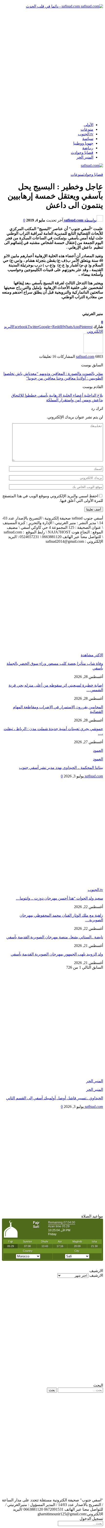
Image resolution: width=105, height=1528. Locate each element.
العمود (98, 759)
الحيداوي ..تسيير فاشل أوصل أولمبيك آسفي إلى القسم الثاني (54, 1098)
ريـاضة (87, 148)
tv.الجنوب (85, 134)
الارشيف (96, 1275)
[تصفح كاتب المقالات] (93, 352)
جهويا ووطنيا (83, 143)
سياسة (87, 139)
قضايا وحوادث (82, 152)
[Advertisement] (52, 64)
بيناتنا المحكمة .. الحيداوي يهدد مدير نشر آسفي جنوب (61, 767)
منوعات (87, 129)
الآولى (88, 125)
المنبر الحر (84, 157)
